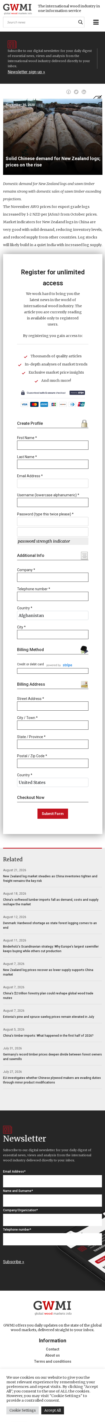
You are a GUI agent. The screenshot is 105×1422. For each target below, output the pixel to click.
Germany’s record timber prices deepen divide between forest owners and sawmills (52, 1057)
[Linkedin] (84, 92)
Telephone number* (17, 1229)
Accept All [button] (52, 1410)
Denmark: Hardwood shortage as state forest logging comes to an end (50, 925)
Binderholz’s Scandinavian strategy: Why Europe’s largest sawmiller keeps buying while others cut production (51, 949)
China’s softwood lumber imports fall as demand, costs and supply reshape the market (50, 902)
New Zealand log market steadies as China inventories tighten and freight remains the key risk (50, 879)
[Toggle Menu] (95, 22)
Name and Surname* (18, 1191)
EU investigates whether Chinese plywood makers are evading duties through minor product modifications (52, 1080)
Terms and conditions (52, 1361)
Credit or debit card (30, 664)
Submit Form (53, 814)
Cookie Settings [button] (22, 1410)
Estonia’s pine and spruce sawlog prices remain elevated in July (48, 1017)
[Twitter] (76, 92)
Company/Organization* (20, 1210)
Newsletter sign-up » (26, 71)
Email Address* (14, 1171)
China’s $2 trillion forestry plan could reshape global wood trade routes (48, 996)
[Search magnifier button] (80, 22)
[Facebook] (68, 92)
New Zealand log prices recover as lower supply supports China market (48, 972)
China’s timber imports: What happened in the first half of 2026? (48, 1035)
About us (52, 1355)
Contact (52, 1349)
